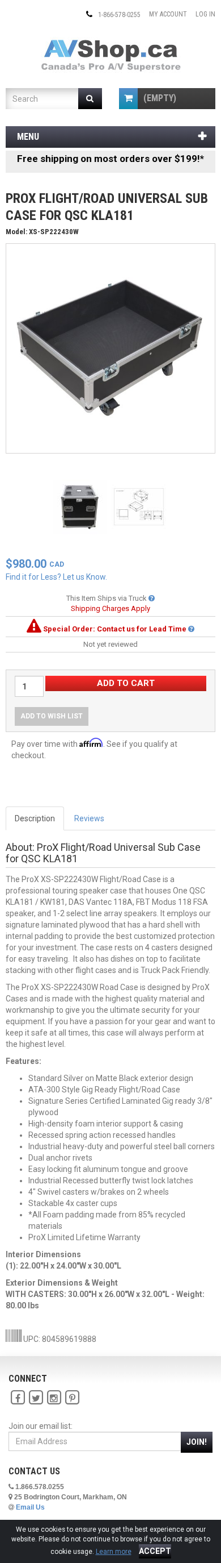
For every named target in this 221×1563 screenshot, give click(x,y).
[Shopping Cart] (128, 98)
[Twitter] (36, 1398)
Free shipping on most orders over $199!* (110, 158)
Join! (196, 1441)
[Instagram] (54, 1398)
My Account (168, 14)
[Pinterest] (72, 1398)
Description (35, 818)
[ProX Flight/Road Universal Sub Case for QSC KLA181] (110, 347)
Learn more (113, 1552)
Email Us (30, 1507)
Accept (155, 1551)
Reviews (89, 818)
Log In (205, 14)
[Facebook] (17, 1398)
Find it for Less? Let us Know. (56, 576)
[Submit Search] (90, 98)
